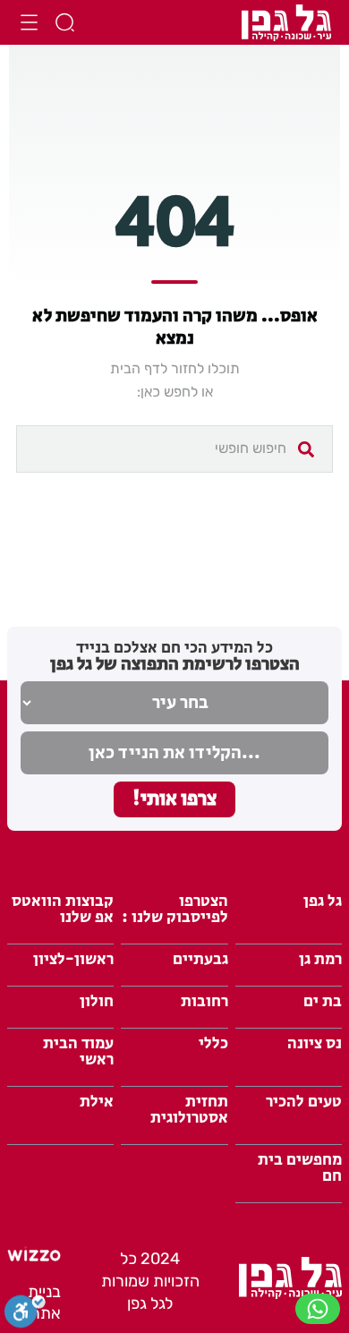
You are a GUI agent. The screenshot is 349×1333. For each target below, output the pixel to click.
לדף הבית (138, 368)
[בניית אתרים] (34, 1256)
